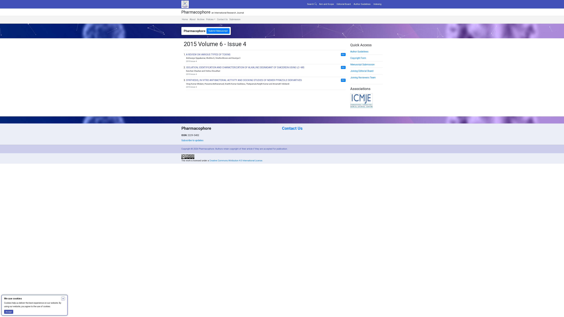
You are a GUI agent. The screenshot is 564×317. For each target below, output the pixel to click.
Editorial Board (344, 4)
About (192, 19)
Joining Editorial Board (361, 71)
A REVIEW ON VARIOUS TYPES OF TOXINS (208, 54)
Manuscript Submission (362, 64)
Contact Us (222, 19)
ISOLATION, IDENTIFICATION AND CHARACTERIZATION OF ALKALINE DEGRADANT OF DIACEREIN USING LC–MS (245, 67)
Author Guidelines (362, 4)
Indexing (377, 4)
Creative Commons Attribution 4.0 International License (235, 160)
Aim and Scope (326, 4)
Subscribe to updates (192, 140)
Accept (9, 312)
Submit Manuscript (218, 30)
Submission (234, 19)
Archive (200, 19)
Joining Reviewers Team (363, 77)
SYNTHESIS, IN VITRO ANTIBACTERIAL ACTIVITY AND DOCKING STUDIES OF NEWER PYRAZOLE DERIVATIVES (244, 80)
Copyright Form (358, 58)
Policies (210, 19)
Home (185, 19)
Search (310, 4)
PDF (343, 54)
